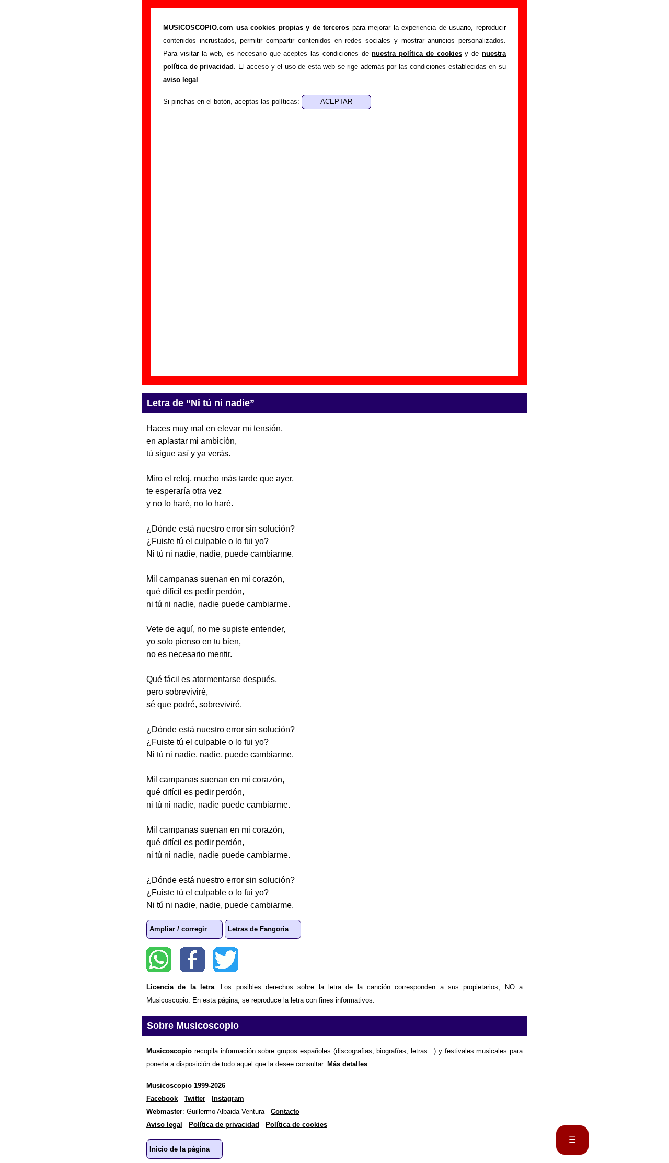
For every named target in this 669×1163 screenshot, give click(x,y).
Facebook (192, 959)
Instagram (228, 1098)
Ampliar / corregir (178, 929)
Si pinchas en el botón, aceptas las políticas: (232, 102)
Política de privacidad (224, 1125)
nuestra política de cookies (417, 53)
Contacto (285, 1111)
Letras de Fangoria (258, 929)
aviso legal (180, 80)
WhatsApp (158, 959)
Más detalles (347, 1064)
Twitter (225, 959)
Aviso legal (164, 1125)
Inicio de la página (179, 1149)
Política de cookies (296, 1125)
